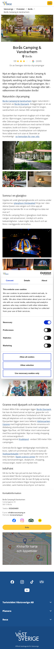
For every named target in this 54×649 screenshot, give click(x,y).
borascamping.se (16, 515)
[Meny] (49, 3)
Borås (30, 9)
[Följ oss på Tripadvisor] (31, 520)
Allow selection (27, 365)
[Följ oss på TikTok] (31, 581)
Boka (27, 527)
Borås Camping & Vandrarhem (17, 101)
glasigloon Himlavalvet (24, 203)
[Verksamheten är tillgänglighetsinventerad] (40, 520)
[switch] (47, 330)
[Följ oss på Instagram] (22, 520)
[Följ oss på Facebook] (14, 520)
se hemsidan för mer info (27, 136)
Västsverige (8, 9)
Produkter (20, 9)
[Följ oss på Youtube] (27, 590)
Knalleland (24, 439)
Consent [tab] (9, 280)
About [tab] (44, 280)
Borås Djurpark (21, 104)
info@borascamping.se (16, 512)
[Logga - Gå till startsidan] (11, 3)
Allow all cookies (27, 357)
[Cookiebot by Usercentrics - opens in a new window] (40, 273)
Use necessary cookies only (27, 373)
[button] (27, 27)
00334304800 (13, 508)
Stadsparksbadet (11, 453)
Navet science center (25, 456)
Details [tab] (27, 280)
